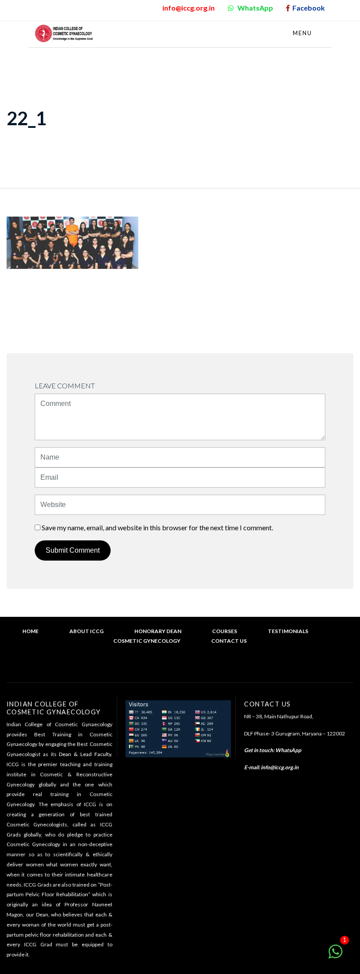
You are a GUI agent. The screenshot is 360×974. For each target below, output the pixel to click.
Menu (303, 32)
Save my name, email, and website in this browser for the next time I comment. (157, 527)
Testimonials (288, 631)
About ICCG (86, 631)
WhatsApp (288, 750)
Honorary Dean (157, 631)
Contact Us (229, 640)
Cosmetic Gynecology (146, 640)
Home (30, 631)
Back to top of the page (183, 667)
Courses (224, 631)
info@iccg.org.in (280, 767)
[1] (335, 956)
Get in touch (258, 750)
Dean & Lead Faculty (85, 754)
